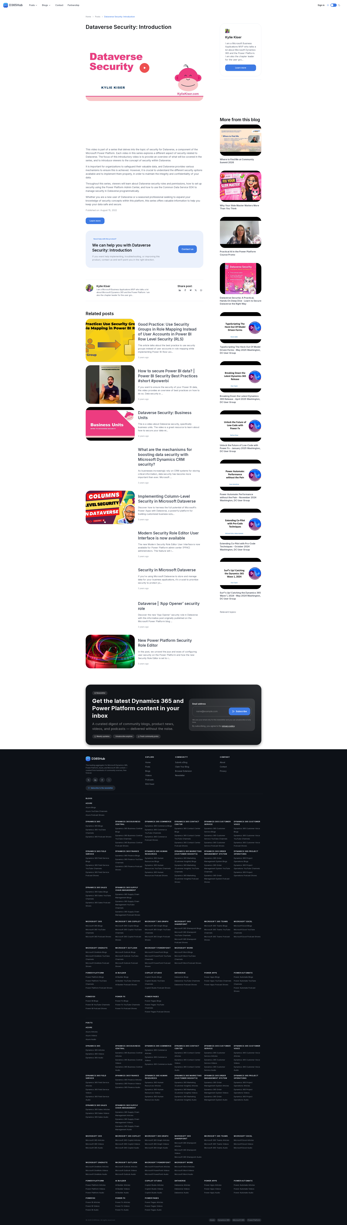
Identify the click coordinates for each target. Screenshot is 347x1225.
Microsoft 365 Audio (94, 1148)
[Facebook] (185, 290)
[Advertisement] (144, 126)
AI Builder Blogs (121, 977)
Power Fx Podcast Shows (126, 1008)
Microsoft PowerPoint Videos (157, 1170)
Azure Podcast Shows (95, 815)
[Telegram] (190, 290)
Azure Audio (91, 1039)
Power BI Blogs (92, 1001)
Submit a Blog (181, 762)
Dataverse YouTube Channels (187, 981)
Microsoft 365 (94, 921)
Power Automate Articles (244, 1185)
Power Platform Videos (95, 1189)
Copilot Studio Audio (153, 1193)
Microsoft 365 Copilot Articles (128, 1140)
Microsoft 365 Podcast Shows (98, 936)
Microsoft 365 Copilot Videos (127, 1144)
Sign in (321, 5)
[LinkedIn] (180, 290)
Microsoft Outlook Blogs (125, 952)
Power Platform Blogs (95, 977)
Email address (199, 704)
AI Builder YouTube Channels (127, 981)
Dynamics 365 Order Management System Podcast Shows (216, 878)
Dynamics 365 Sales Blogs (97, 892)
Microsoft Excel (243, 921)
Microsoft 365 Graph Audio (156, 1148)
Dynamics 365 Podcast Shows (98, 837)
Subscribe (241, 711)
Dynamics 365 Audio (94, 1058)
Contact (59, 5)
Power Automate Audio (243, 1193)
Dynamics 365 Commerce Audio (158, 1064)
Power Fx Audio (122, 1210)
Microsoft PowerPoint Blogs (156, 952)
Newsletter (180, 775)
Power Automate (243, 973)
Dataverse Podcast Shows (186, 984)
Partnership (73, 5)
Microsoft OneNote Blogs (96, 952)
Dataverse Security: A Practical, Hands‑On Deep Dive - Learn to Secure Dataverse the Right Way (240, 300)
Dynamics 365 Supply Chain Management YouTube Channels (127, 904)
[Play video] (144, 68)
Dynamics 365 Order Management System (215, 852)
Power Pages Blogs (153, 1001)
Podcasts (149, 780)
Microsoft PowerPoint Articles (157, 1166)
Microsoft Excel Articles (244, 1140)
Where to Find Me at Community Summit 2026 (237, 161)
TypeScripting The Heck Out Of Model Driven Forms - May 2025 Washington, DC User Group (240, 349)
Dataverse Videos (182, 1189)
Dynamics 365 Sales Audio (97, 1117)
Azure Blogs (91, 807)
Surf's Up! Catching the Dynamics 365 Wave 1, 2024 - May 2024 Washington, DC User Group (240, 595)
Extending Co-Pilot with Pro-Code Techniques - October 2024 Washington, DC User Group (237, 546)
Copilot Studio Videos (154, 1189)
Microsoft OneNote (97, 948)
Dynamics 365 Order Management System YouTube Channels (217, 868)
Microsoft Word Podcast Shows (188, 963)
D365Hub (16, 5)
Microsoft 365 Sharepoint (183, 922)
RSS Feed (149, 784)
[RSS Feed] (109, 779)
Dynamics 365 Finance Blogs (127, 855)
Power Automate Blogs (243, 977)
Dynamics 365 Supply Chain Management (126, 888)
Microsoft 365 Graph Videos (157, 1144)
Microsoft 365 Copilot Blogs (127, 926)
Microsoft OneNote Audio (96, 1174)
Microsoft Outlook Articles (126, 1166)
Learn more (95, 221)
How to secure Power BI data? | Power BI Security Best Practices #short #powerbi (168, 376)
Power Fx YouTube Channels (127, 1005)
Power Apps (210, 973)
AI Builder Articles (122, 1185)
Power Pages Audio (153, 1210)
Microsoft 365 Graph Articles (157, 1140)
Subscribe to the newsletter (102, 788)
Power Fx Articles (122, 1202)
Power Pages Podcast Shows (157, 1012)
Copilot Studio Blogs (153, 977)
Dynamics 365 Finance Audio (127, 1087)
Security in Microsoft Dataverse (167, 570)
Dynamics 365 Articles (95, 1050)
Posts (32, 5)
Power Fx (120, 996)
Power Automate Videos (244, 1189)
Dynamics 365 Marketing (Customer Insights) (188, 852)
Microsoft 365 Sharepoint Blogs (188, 928)
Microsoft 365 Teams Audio (216, 1148)
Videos (148, 775)
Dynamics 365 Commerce (158, 821)
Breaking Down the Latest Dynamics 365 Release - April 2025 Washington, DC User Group (240, 399)
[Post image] (110, 340)
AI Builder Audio (122, 1193)
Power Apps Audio (212, 1193)
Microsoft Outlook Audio (125, 1174)
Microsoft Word (184, 948)
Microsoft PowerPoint (158, 948)
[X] (196, 290)
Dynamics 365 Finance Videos (128, 1083)
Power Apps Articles (212, 1185)
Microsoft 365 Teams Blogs (215, 926)
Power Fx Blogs (121, 1001)
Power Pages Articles (154, 1202)
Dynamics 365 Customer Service (217, 822)
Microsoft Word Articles (185, 1166)
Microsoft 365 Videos (95, 1144)
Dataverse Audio (182, 1193)
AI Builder (120, 973)
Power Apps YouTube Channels (217, 981)
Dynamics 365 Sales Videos (97, 1113)
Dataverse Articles (182, 1185)
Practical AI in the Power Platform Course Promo (238, 253)
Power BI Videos (92, 1206)
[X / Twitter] (88, 779)
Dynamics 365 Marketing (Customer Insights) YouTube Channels (187, 868)
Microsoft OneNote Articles (97, 1166)
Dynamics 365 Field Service (96, 852)
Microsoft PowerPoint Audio (156, 1174)
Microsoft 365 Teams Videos (216, 1144)
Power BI (90, 996)
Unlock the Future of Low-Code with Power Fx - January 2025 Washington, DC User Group (240, 448)
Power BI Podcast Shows (96, 1008)
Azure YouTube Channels (96, 811)
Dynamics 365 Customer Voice (247, 822)
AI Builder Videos (122, 1189)
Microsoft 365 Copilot (128, 921)
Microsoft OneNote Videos (97, 1170)
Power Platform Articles (96, 1185)
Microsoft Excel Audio (243, 1148)
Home (88, 16)
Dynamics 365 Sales (96, 887)
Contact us (187, 249)
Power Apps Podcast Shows (216, 984)
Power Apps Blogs (212, 977)
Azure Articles (92, 1032)
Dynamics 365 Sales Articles (98, 1109)
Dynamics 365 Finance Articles (128, 1080)
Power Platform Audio (95, 1193)
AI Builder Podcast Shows (126, 984)
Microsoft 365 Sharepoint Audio (188, 1157)
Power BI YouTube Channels (98, 1005)
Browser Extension (183, 771)
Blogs (45, 5)
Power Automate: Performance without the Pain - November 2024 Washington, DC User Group (238, 497)
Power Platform (95, 973)
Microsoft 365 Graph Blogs (156, 926)
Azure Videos (91, 1035)
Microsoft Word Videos (184, 1170)
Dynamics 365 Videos (95, 1054)
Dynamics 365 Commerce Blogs (158, 826)
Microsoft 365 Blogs (94, 926)
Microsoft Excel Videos (243, 1144)
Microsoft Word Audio (184, 1174)
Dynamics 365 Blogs (94, 826)
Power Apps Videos (212, 1189)
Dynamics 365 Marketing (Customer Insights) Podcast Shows (187, 878)
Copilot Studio (153, 973)
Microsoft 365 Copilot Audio (127, 1148)
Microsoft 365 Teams (216, 921)
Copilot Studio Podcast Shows (157, 988)
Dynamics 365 (93, 821)
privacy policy (228, 726)
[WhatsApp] (201, 290)
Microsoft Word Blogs (184, 952)
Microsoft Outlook (126, 948)
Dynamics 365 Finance (127, 851)
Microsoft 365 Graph (156, 921)
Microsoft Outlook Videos (126, 1170)
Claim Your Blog (182, 767)
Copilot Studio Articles (154, 1185)
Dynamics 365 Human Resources (156, 852)
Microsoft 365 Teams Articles (216, 1140)
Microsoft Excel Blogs (243, 926)
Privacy (223, 771)
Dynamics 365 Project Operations (246, 852)
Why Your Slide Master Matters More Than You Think (239, 207)
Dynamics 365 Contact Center (187, 822)
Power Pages (152, 996)
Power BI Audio (92, 1210)
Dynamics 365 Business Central (127, 822)
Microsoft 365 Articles (95, 1140)
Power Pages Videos (154, 1206)
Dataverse (180, 973)
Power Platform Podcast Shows (99, 988)
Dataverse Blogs (181, 977)
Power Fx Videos (122, 1206)
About (222, 762)
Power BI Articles (93, 1202)
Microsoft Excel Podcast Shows (247, 936)
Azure (89, 803)
